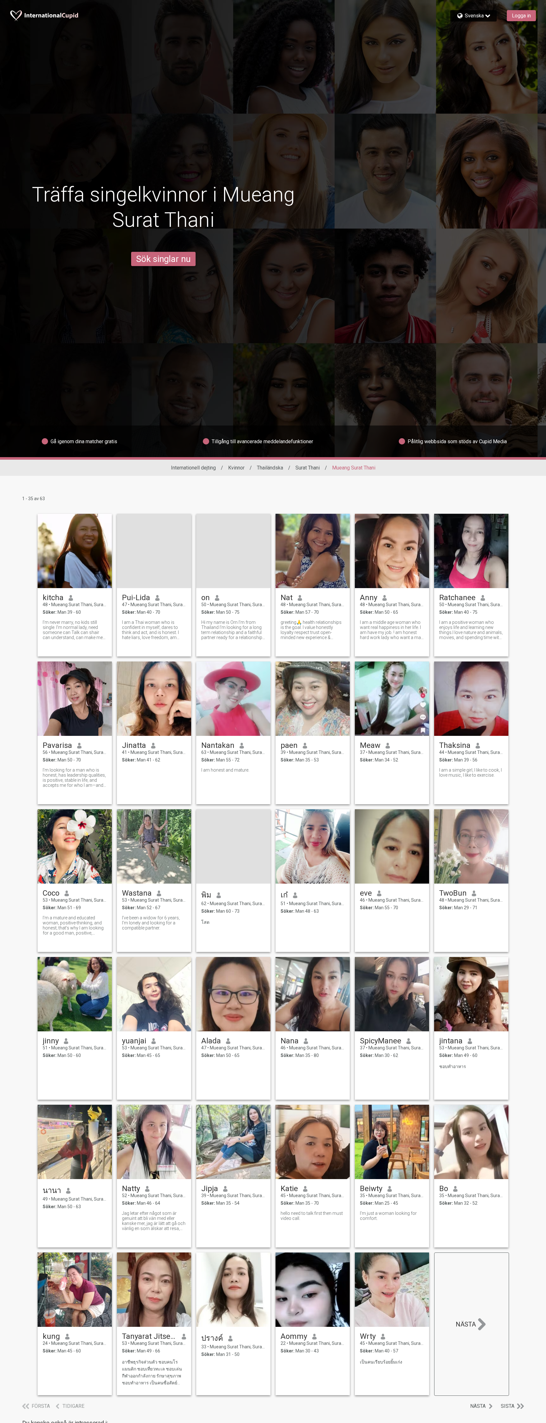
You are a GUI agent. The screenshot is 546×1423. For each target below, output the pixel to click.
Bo (443, 1188)
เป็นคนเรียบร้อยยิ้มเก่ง (381, 1361)
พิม (206, 895)
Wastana (137, 893)
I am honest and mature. (225, 770)
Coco (51, 893)
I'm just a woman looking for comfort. (388, 1216)
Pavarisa (57, 745)
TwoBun (453, 893)
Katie (289, 1188)
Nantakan (217, 745)
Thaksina (454, 745)
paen (289, 745)
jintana (451, 1040)
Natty (131, 1188)
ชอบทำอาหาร (452, 1066)
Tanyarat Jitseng (149, 1336)
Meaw (370, 745)
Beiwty (371, 1188)
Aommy (294, 1336)
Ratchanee (457, 597)
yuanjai (134, 1040)
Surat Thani (307, 468)
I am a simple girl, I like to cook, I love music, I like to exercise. (470, 772)
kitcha (53, 597)
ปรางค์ (212, 1338)
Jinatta (134, 745)
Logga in (521, 16)
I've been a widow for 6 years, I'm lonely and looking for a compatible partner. (151, 922)
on (205, 597)
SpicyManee (380, 1040)
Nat (287, 597)
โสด (205, 922)
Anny (368, 597)
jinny (51, 1040)
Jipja (209, 1188)
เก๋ (284, 895)
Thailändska (270, 468)
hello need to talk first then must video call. (312, 1216)
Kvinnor (236, 468)
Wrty (368, 1336)
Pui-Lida (136, 597)
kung (51, 1336)
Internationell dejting (193, 468)
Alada (211, 1040)
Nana (290, 1040)
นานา (52, 1190)
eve (366, 893)
